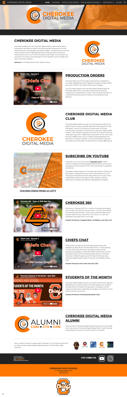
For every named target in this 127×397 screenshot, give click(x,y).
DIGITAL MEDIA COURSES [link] (90, 2)
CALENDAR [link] (56, 2)
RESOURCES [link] (107, 2)
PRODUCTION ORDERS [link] (70, 2)
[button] (125, 2)
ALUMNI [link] (119, 2)
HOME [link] (47, 2)
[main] (42, 40)
